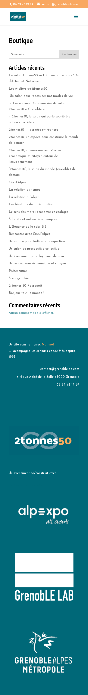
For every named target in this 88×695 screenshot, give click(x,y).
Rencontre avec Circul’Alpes (29, 234)
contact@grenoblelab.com (59, 369)
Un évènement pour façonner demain (36, 256)
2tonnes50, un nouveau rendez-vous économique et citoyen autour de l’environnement (35, 156)
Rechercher (69, 54)
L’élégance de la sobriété (27, 226)
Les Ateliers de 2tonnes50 (28, 88)
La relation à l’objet (24, 197)
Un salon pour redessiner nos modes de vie (41, 96)
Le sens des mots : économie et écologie (38, 212)
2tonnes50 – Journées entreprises (33, 130)
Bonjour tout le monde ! (26, 293)
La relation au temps (24, 189)
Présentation (18, 271)
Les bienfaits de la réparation (31, 204)
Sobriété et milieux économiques (33, 219)
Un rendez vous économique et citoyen (37, 263)
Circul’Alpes (17, 182)
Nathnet (48, 344)
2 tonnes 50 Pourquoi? (25, 285)
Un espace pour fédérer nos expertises (37, 241)
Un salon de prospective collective (34, 248)
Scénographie (19, 278)
